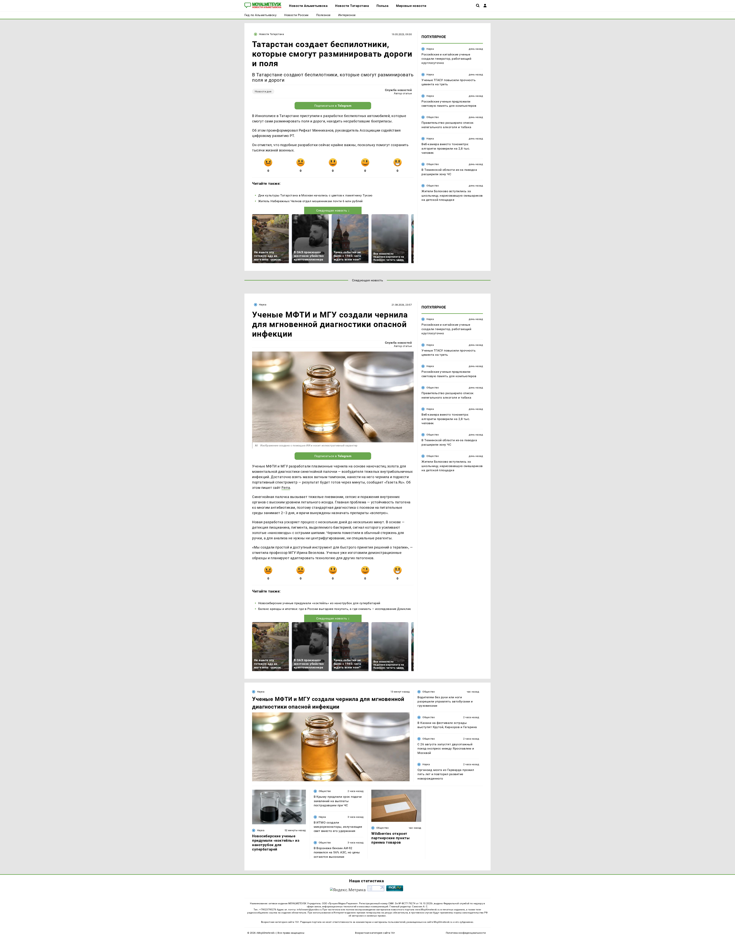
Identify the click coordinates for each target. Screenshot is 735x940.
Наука (430, 48)
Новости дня (263, 91)
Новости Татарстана (271, 34)
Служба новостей (398, 90)
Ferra (286, 488)
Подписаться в (333, 105)
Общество (432, 117)
